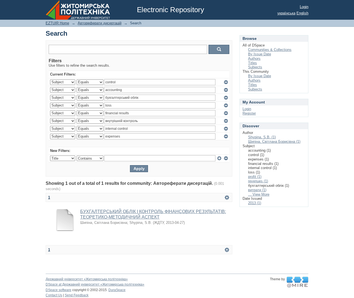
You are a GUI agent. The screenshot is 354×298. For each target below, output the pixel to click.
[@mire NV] (297, 282)
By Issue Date (259, 54)
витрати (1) (257, 190)
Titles (252, 63)
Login (304, 7)
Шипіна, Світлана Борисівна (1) (274, 141)
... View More (258, 194)
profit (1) (254, 177)
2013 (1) (254, 203)
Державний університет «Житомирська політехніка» (87, 279)
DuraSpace (117, 290)
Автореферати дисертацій (99, 23)
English (302, 13)
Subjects (255, 67)
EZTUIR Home (57, 23)
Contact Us (54, 295)
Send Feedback (76, 295)
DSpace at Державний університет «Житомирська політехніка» (95, 284)
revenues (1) (258, 181)
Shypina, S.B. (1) (262, 137)
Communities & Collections (269, 50)
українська (286, 13)
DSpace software (58, 290)
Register (249, 113)
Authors (254, 58)
